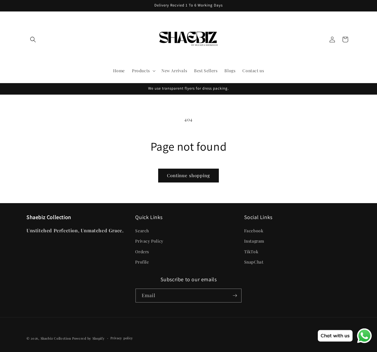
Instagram (254, 241)
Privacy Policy (149, 241)
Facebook (254, 230)
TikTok (251, 251)
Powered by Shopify (88, 338)
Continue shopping (188, 175)
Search (142, 230)
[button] (33, 39)
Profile (142, 262)
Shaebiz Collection (56, 338)
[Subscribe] (234, 295)
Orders (142, 251)
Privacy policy (121, 338)
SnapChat (254, 262)
